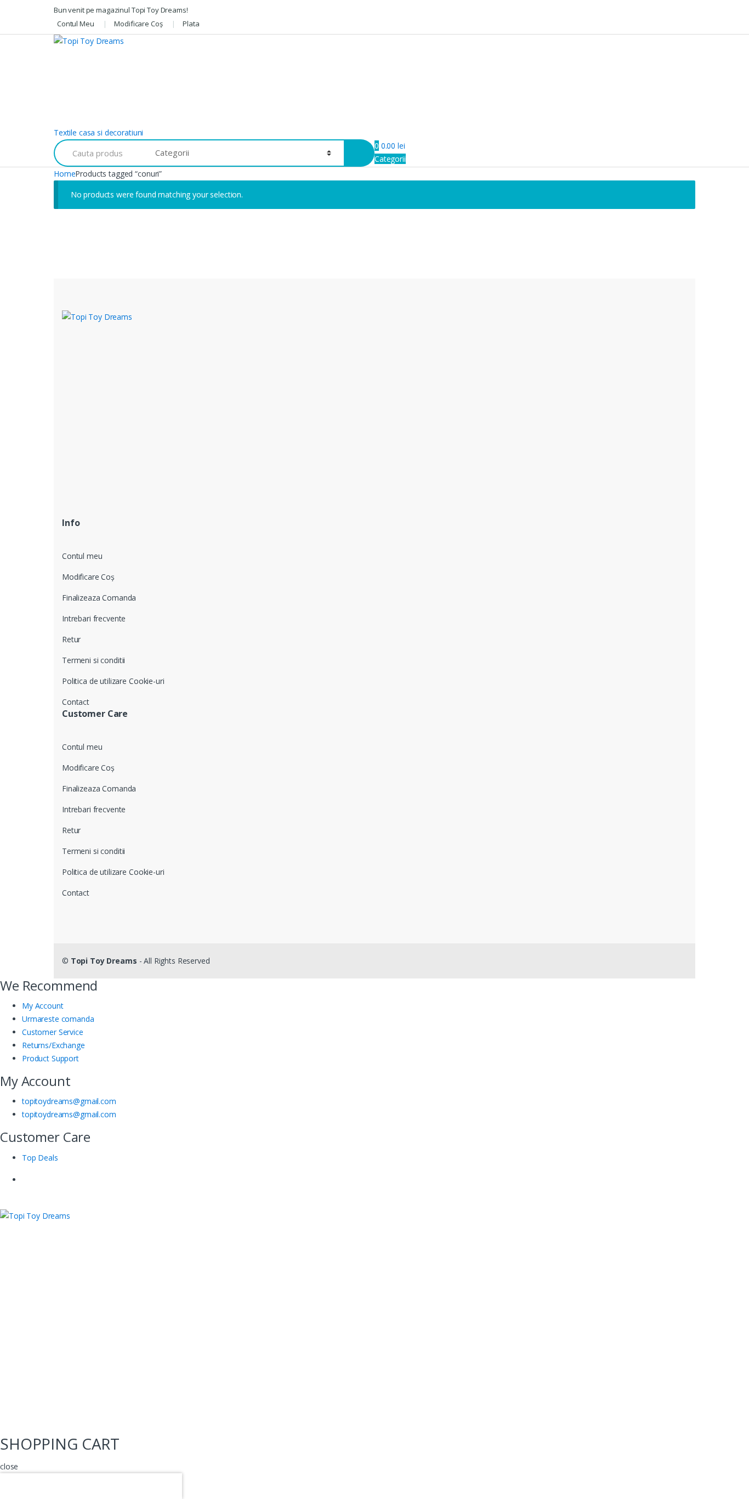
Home (64, 173)
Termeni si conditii (93, 660)
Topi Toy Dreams (104, 960)
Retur (71, 639)
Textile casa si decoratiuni (98, 132)
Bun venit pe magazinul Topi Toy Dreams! (121, 10)
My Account (43, 1005)
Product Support (50, 1058)
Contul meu (82, 556)
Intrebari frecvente (94, 618)
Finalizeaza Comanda (99, 597)
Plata (191, 24)
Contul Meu (75, 24)
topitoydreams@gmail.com (69, 1101)
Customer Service (52, 1032)
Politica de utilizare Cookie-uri (113, 681)
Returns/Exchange (53, 1045)
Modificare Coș (138, 24)
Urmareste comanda (58, 1019)
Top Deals (40, 1157)
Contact (75, 702)
